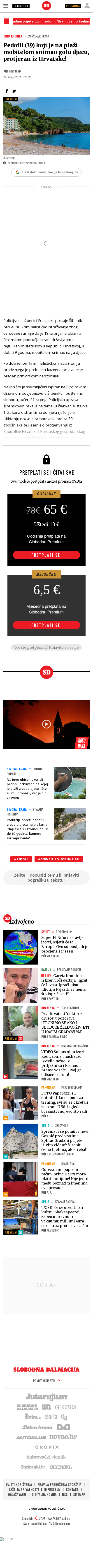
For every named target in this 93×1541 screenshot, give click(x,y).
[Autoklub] (31, 1436)
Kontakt (72, 1489)
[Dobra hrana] (37, 1426)
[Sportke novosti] (46, 1406)
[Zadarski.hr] (33, 1466)
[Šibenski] (61, 1466)
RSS (65, 1494)
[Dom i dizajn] (63, 1426)
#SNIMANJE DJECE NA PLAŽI (58, 859)
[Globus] (66, 1406)
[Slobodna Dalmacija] (46, 5)
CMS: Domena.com (59, 1523)
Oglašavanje (17, 1494)
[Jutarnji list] (46, 1396)
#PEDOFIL (21, 859)
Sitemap (79, 1494)
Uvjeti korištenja (19, 1484)
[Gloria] (51, 1416)
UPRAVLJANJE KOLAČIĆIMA (46, 1509)
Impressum (52, 1489)
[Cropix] (46, 1446)
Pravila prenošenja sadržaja (59, 1484)
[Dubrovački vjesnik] (46, 1456)
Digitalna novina (44, 1494)
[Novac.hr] (63, 1436)
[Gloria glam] (64, 1416)
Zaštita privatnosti (24, 1489)
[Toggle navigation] (5, 5)
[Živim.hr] (33, 1416)
